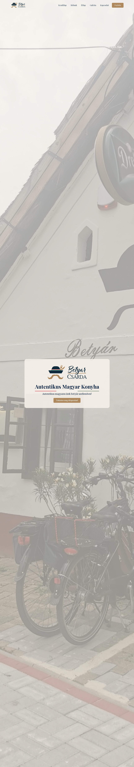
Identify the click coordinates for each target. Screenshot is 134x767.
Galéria (93, 5)
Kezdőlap (62, 5)
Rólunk (74, 5)
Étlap (83, 5)
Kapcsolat (104, 5)
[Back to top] (129, 762)
